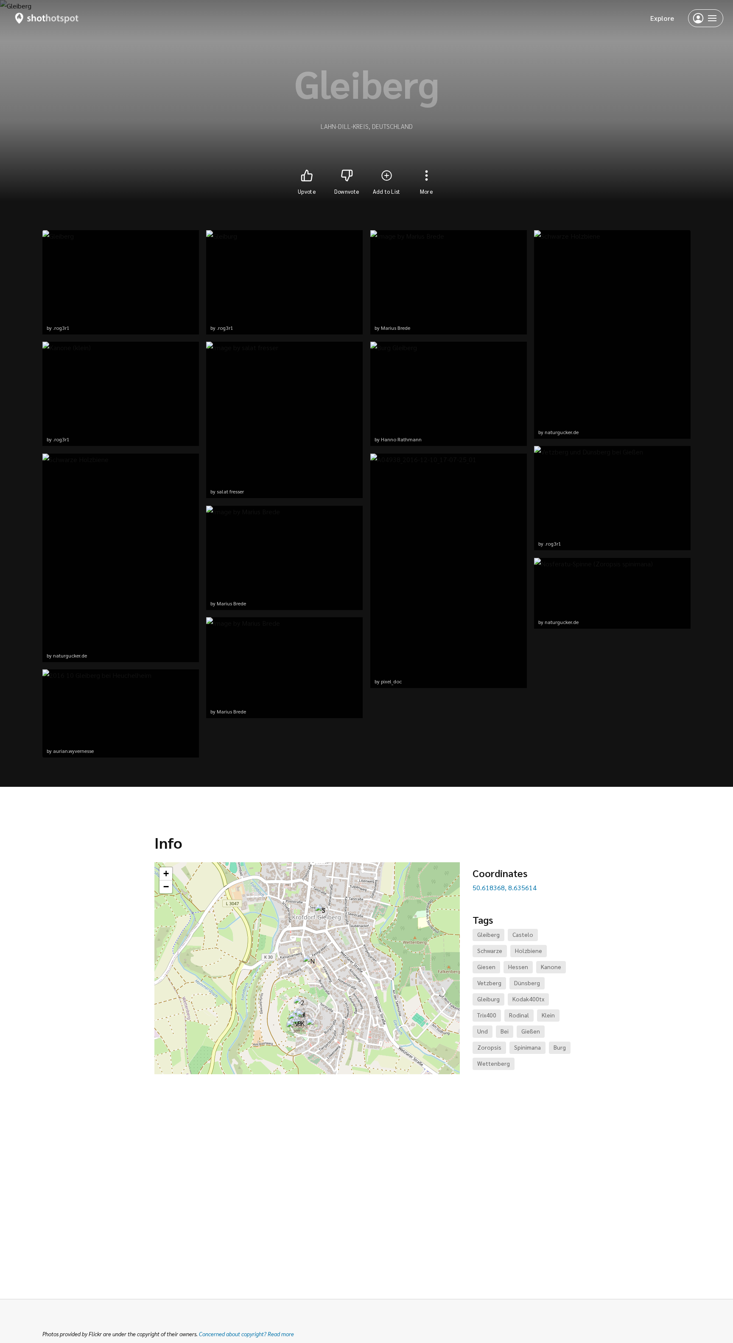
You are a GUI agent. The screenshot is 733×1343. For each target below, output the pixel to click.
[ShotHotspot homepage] (47, 18)
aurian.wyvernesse (73, 750)
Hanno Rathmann (401, 439)
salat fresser (230, 491)
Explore (662, 18)
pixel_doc (391, 681)
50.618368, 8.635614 (505, 887)
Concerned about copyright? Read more (246, 1333)
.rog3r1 (61, 327)
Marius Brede (231, 603)
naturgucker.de (70, 655)
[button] (300, 1003)
